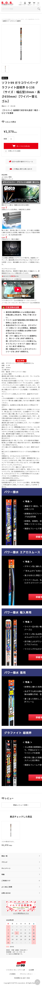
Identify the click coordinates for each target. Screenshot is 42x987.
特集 (3, 874)
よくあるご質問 (7, 177)
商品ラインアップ (7, 179)
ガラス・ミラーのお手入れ (27, 19)
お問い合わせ (6, 893)
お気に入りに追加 (14, 151)
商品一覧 (5, 856)
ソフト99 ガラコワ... (8, 841)
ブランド (5, 862)
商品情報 (4, 175)
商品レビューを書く (21, 805)
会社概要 (31, 970)
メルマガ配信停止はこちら (21, 913)
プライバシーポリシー (26, 974)
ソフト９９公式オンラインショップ (10, 19)
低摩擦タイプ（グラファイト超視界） (12, 21)
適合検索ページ (12, 398)
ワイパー (37, 19)
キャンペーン (6, 868)
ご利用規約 (12, 974)
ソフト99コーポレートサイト (14, 970)
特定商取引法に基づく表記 (22, 978)
